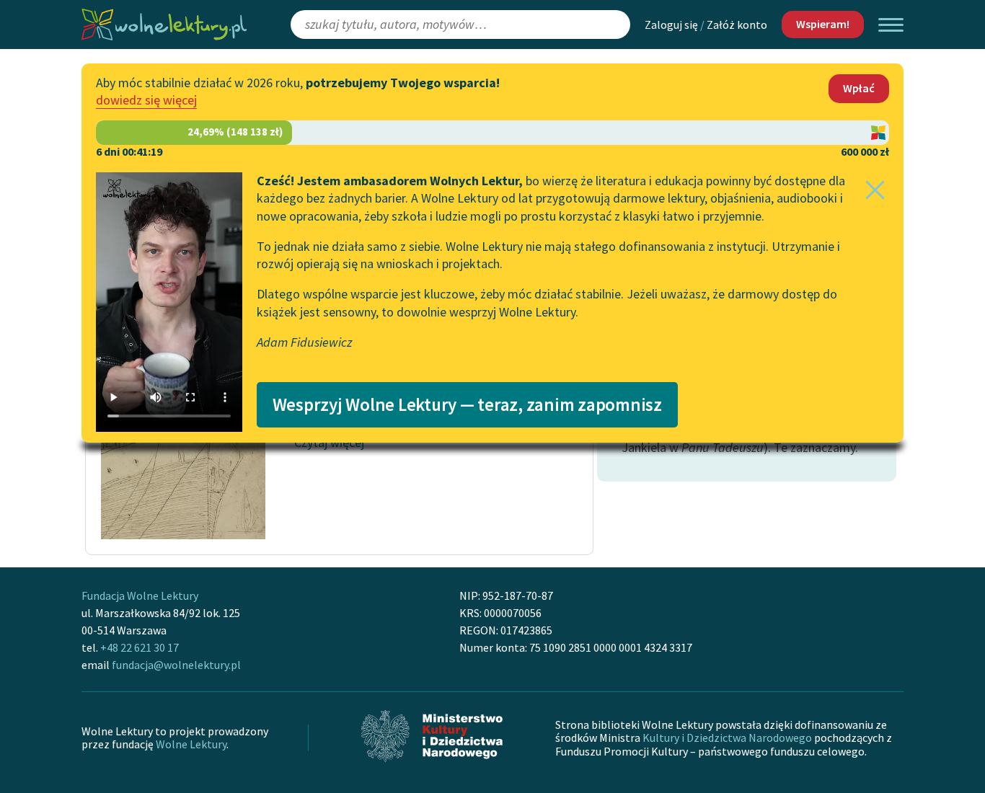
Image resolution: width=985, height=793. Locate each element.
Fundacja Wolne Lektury (139, 595)
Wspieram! (822, 24)
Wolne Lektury (191, 744)
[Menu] (891, 25)
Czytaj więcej (329, 442)
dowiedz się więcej (146, 100)
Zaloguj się (671, 24)
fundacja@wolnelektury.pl (176, 664)
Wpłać (859, 88)
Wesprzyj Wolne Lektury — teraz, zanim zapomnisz (467, 404)
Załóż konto (737, 24)
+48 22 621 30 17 (139, 647)
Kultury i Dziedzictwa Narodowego (727, 737)
